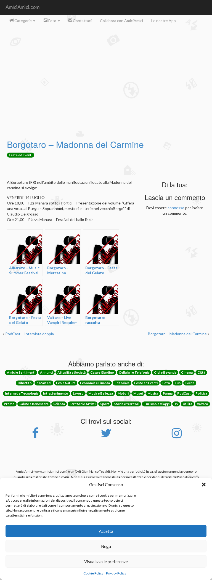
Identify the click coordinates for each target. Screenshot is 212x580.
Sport (104, 404)
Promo (9, 404)
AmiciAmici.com (22, 7)
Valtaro (202, 404)
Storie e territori (126, 404)
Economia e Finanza (95, 383)
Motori (123, 393)
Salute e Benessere (34, 404)
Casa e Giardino (102, 372)
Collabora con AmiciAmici (121, 20)
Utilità (187, 404)
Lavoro (78, 393)
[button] (203, 484)
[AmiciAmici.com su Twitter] (106, 435)
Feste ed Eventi (20, 155)
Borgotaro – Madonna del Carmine (75, 144)
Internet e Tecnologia (21, 393)
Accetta (106, 531)
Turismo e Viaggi (156, 404)
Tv (176, 404)
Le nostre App (163, 20)
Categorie (23, 20)
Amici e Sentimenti (21, 372)
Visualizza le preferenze (106, 561)
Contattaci (82, 20)
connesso (176, 207)
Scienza (59, 404)
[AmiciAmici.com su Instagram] (177, 435)
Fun (178, 383)
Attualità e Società (71, 372)
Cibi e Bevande (165, 372)
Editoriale (122, 383)
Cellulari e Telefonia (134, 372)
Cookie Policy (93, 573)
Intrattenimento (55, 393)
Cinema (187, 372)
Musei (138, 393)
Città (201, 372)
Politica (201, 393)
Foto (52, 20)
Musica (152, 393)
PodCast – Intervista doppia (29, 333)
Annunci (46, 372)
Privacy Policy (116, 573)
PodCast (184, 393)
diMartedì (43, 383)
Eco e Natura (65, 383)
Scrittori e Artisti (83, 404)
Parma (168, 393)
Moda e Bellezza (100, 393)
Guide (189, 383)
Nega (106, 546)
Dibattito (25, 383)
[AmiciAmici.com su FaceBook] (35, 435)
